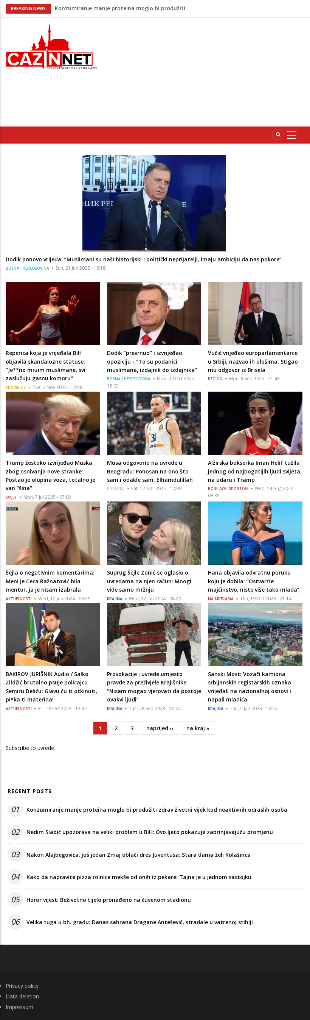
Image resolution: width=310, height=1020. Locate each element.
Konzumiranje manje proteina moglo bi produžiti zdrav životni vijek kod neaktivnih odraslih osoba (156, 809)
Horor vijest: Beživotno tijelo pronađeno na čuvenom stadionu (108, 899)
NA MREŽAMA (221, 598)
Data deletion (22, 996)
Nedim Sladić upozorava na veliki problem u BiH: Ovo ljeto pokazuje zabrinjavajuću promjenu (149, 832)
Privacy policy (22, 985)
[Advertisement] (209, 71)
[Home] (52, 46)
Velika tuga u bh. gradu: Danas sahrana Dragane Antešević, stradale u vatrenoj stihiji (139, 922)
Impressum (19, 1007)
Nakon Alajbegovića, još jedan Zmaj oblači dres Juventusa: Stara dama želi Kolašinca (138, 854)
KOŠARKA (116, 488)
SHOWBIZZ (16, 387)
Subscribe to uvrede (30, 747)
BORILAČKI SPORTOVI (228, 488)
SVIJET (11, 497)
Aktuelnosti (19, 598)
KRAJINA (114, 598)
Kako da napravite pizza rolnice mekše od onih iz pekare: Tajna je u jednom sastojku (138, 877)
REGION (215, 378)
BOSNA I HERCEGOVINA (27, 268)
